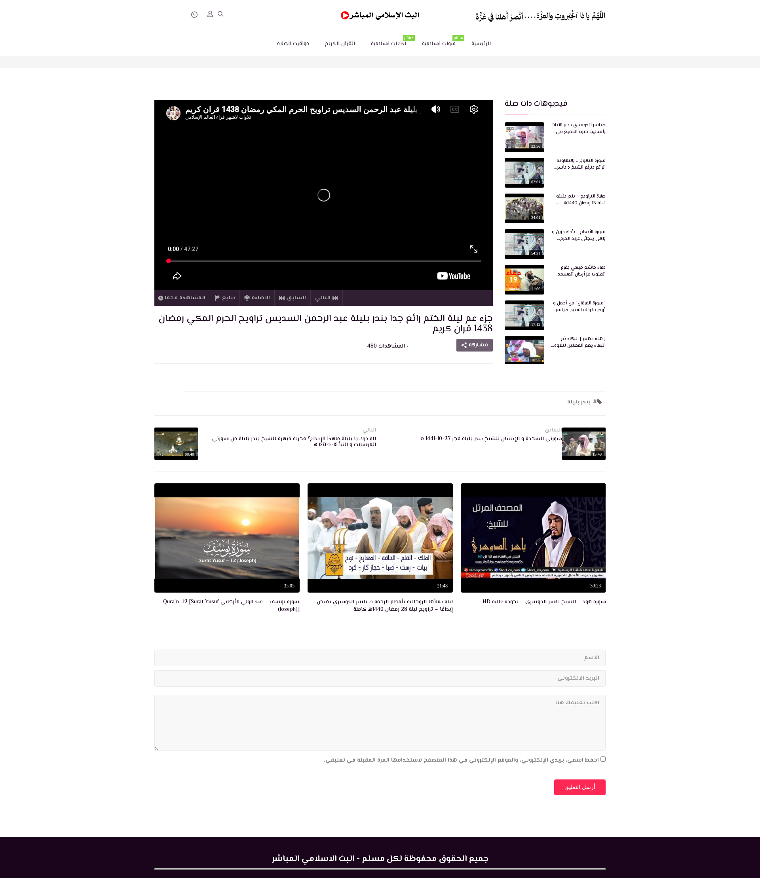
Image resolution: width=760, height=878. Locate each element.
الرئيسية (481, 44)
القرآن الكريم (340, 44)
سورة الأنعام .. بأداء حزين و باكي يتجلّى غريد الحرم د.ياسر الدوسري (579, 236)
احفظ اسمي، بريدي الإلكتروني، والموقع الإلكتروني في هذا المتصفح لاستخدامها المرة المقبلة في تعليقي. (461, 760)
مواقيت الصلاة (293, 44)
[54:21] (524, 244)
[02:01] (524, 173)
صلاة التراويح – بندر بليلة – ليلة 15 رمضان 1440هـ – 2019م (579, 200)
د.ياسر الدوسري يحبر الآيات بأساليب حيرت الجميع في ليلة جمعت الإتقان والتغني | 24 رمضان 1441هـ (578, 129)
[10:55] (524, 351)
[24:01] (524, 208)
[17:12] (524, 315)
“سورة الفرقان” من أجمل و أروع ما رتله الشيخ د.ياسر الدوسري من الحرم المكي (579, 307)
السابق (296, 298)
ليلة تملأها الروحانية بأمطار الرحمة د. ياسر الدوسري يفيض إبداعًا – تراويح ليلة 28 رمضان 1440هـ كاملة (385, 606)
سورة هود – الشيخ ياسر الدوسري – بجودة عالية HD (544, 602)
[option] (533, 545)
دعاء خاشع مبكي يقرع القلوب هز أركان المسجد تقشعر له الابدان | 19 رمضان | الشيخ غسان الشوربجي (578, 271)
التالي (323, 298)
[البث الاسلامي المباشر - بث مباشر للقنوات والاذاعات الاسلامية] (379, 15)
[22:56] (524, 137)
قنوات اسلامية (442, 42)
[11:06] (524, 280)
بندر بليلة (579, 402)
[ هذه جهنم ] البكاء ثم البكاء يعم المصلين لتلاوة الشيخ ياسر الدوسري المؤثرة (580, 343)
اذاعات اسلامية (392, 42)
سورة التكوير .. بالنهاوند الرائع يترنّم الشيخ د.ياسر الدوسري (581, 164)
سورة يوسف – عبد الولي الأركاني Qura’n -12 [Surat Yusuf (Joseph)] (231, 606)
